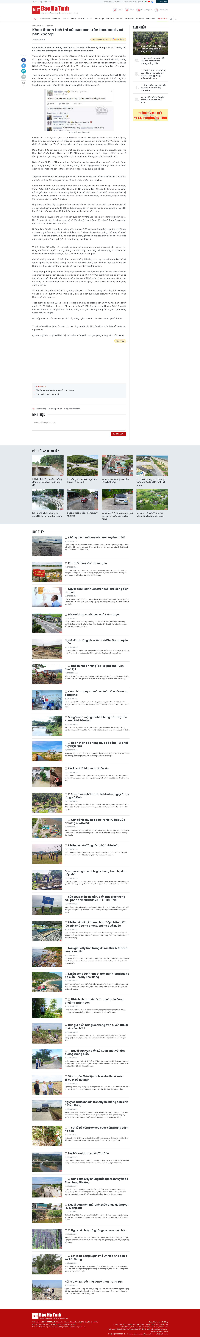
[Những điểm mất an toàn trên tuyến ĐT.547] (47, 546)
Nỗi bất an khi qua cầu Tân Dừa (88, 1153)
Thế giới (119, 19)
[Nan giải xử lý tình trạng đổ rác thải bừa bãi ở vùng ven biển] (47, 957)
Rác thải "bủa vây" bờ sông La (87, 563)
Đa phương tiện (146, 10)
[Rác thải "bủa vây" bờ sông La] (47, 572)
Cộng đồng (162, 19)
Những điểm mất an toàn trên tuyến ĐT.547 (96, 537)
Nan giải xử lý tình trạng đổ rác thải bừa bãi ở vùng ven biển (96, 950)
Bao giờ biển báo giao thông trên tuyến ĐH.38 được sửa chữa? (96, 1026)
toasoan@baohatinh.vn (159, 1331)
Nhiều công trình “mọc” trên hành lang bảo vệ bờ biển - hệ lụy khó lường (97, 975)
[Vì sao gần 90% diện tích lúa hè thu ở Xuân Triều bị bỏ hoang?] (47, 1085)
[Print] (23, 76)
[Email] (23, 71)
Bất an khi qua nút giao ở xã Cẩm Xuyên (94, 614)
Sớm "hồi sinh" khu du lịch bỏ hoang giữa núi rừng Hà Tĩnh (153, 49)
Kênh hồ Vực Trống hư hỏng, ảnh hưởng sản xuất (150, 514)
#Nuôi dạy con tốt (55, 409)
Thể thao (110, 19)
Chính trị (56, 19)
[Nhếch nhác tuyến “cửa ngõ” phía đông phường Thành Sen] (47, 1008)
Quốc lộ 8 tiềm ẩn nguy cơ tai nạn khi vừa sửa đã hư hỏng (117, 516)
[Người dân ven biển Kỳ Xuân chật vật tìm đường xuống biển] (47, 1059)
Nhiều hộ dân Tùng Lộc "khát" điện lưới (93, 845)
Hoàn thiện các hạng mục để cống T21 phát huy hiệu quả (96, 744)
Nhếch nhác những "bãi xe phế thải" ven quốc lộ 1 (94, 667)
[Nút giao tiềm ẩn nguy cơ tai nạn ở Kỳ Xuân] (82, 465)
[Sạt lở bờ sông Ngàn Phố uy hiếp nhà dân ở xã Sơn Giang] (47, 1264)
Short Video (45, 19)
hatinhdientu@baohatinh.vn (157, 1329)
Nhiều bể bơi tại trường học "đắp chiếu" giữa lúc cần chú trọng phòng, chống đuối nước (153, 74)
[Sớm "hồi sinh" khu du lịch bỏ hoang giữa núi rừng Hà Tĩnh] (47, 803)
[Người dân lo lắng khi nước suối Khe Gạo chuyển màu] (47, 649)
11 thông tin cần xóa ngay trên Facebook (55, 390)
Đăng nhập (163, 2)
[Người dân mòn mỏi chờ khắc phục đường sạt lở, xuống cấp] (47, 1213)
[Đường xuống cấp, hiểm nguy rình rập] (82, 499)
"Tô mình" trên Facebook (47, 394)
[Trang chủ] (35, 19)
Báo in (132, 10)
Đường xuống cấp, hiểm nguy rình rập (82, 514)
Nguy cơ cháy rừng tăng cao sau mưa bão (98, 1230)
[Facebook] (143, 2)
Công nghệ (150, 19)
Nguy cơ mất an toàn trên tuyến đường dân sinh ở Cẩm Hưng (96, 1103)
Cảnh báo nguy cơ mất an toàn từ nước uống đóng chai (153, 88)
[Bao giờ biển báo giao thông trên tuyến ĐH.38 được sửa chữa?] (47, 1033)
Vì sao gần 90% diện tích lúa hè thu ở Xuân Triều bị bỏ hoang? (94, 1078)
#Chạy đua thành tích (72, 409)
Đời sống (140, 19)
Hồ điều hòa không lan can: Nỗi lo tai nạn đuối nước (153, 100)
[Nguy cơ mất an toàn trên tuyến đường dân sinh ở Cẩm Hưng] (47, 1110)
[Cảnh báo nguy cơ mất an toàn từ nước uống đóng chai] (47, 700)
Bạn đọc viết (48, 26)
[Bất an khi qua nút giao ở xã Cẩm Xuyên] (47, 623)
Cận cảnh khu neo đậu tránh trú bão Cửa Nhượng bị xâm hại (95, 821)
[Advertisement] (79, 361)
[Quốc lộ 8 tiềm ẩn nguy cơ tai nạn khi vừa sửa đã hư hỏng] (117, 499)
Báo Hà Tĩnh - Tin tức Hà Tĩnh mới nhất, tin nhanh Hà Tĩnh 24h (56, 10)
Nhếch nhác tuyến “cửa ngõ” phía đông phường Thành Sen (94, 1001)
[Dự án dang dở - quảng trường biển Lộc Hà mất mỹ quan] (152, 465)
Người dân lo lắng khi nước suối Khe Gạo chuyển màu (96, 642)
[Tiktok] (146, 2)
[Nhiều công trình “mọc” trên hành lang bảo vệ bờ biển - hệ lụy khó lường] (47, 982)
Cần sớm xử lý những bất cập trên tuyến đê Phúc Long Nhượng (96, 1180)
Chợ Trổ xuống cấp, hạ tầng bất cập (115, 481)
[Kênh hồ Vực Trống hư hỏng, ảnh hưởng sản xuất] (152, 499)
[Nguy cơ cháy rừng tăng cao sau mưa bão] (47, 1239)
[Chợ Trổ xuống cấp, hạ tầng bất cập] (117, 465)
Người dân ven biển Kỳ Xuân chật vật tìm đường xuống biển (153, 61)
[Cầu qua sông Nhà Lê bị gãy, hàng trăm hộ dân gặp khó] (47, 880)
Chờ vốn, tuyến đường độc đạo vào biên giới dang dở (47, 482)
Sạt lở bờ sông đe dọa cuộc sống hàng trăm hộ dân (96, 1129)
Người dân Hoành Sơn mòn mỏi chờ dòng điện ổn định (96, 590)
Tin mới (120, 10)
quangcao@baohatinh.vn (145, 1334)
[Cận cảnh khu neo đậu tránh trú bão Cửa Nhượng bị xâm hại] (47, 828)
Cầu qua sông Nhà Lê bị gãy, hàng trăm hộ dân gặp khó (95, 873)
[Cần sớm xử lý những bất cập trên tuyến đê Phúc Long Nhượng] (47, 1187)
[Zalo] (152, 2)
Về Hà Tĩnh (129, 19)
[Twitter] (23, 65)
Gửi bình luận (118, 434)
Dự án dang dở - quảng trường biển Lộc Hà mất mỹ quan (150, 482)
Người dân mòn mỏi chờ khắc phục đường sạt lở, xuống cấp (96, 1206)
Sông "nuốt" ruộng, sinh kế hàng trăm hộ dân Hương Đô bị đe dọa (96, 719)
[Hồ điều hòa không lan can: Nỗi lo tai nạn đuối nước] (48, 499)
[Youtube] (149, 2)
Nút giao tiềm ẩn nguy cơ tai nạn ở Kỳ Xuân (82, 481)
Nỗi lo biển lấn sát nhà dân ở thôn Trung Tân (94, 1281)
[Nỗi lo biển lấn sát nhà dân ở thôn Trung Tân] (47, 1290)
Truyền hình (163, 10)
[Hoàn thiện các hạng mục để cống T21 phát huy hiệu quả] (47, 751)
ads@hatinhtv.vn (162, 1334)
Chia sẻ (23, 56)
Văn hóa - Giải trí (85, 19)
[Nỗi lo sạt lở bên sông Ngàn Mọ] (47, 777)
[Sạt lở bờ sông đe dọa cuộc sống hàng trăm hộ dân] (47, 1136)
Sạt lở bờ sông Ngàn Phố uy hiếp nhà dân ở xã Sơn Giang (96, 1257)
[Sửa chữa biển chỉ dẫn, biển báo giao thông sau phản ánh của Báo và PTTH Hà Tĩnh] (47, 905)
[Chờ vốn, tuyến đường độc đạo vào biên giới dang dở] (48, 465)
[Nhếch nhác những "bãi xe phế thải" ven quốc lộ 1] (47, 674)
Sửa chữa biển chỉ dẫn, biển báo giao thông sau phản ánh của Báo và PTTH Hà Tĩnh (95, 898)
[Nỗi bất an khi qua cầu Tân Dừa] (47, 1162)
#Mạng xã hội (41, 409)
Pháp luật (99, 19)
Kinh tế (66, 19)
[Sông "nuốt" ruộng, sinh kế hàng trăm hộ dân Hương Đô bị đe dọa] (47, 726)
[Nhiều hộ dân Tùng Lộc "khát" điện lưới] (47, 854)
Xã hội (73, 19)
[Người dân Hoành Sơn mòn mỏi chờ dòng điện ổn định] (47, 597)
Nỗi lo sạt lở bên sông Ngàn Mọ (88, 768)
